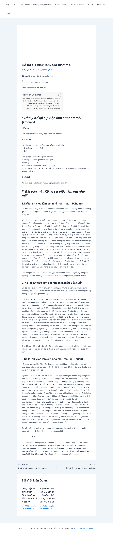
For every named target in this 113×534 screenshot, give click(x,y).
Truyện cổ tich (60, 4)
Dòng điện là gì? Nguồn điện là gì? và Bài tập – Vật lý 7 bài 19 (29, 495)
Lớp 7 (24, 506)
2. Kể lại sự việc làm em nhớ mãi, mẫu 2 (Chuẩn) (44, 106)
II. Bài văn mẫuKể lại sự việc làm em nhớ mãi (41, 101)
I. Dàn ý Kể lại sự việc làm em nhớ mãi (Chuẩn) (42, 98)
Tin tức (91, 4)
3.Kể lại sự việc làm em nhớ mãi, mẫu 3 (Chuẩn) (44, 108)
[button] (14, 4)
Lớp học (9, 4)
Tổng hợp (10, 13)
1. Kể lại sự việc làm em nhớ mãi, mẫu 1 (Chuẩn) (43, 103)
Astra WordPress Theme (84, 528)
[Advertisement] (56, 45)
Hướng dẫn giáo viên (42, 4)
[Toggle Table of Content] (57, 95)
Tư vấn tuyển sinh (77, 4)
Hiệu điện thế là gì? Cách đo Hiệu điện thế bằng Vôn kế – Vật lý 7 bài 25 (47, 495)
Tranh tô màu (24, 4)
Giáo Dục (101, 4)
